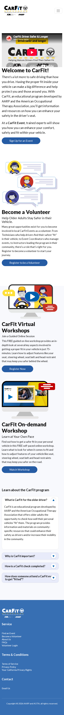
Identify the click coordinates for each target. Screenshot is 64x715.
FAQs (4, 642)
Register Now (17, 368)
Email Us (6, 688)
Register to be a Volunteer (24, 262)
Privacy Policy (9, 667)
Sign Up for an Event (21, 140)
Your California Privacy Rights (17, 670)
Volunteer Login (10, 645)
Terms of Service (10, 663)
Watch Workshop (19, 469)
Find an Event (8, 633)
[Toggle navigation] (58, 11)
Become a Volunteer (12, 636)
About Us (6, 639)
